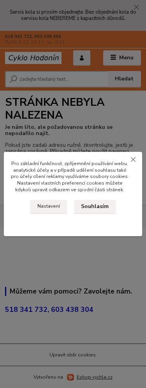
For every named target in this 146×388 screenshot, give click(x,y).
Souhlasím (95, 206)
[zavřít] (133, 160)
